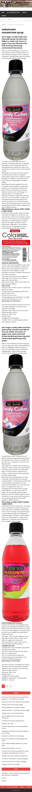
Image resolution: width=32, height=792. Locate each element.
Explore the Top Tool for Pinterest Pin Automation (16, 702)
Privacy (24, 12)
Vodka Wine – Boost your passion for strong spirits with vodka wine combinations (16, 774)
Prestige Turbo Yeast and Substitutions (12, 713)
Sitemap (3, 15)
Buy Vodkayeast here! (13, 12)
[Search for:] (16, 19)
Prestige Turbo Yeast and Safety (11, 764)
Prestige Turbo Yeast (7, 723)
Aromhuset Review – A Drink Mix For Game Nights (16, 710)
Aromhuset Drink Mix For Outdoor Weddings (14, 761)
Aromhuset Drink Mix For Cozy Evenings (13, 736)
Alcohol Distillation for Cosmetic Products (13, 707)
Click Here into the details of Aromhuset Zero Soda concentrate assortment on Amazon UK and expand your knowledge (16, 306)
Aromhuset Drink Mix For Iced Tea (11, 748)
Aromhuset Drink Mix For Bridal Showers (13, 721)
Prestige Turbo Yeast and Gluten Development (14, 756)
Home (2, 12)
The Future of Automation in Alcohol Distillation (15, 759)
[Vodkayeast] (16, 6)
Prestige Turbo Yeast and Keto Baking (12, 704)
